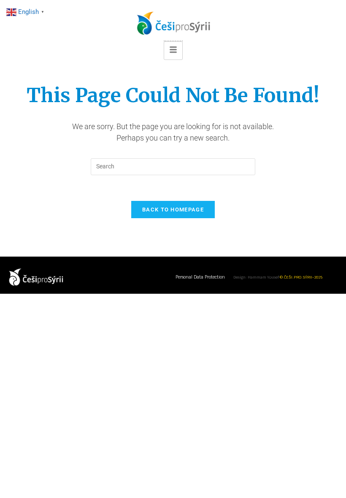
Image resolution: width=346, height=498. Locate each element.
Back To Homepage (173, 209)
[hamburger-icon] (173, 50)
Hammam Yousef (263, 277)
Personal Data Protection (200, 277)
